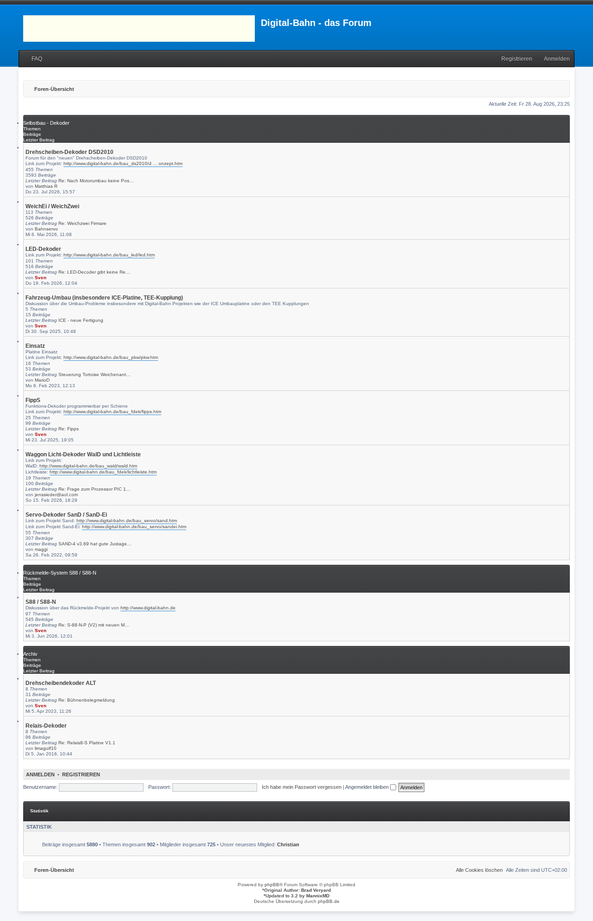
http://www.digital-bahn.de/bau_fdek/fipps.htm (112, 411)
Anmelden (40, 774)
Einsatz (35, 346)
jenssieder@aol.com (56, 494)
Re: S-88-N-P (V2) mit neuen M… (93, 624)
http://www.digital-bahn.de (148, 607)
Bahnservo (46, 228)
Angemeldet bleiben (367, 787)
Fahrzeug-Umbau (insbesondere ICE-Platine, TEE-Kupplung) (104, 298)
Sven (40, 277)
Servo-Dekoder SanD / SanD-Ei (66, 515)
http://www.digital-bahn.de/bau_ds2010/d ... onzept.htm (123, 163)
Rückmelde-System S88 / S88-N (59, 573)
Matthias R (46, 186)
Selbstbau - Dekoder (46, 123)
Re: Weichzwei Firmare (82, 223)
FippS (32, 400)
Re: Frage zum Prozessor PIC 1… (94, 489)
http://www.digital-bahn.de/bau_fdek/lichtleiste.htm (103, 471)
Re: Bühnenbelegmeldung (86, 700)
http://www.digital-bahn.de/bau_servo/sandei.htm (134, 526)
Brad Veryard (316, 890)
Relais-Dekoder (46, 726)
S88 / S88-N (40, 602)
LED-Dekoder (43, 249)
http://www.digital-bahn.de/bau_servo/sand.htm (126, 520)
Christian (288, 844)
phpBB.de (329, 901)
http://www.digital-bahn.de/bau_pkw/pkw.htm (110, 357)
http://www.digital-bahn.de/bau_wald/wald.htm (88, 465)
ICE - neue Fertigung (80, 320)
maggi (41, 549)
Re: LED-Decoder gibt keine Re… (94, 272)
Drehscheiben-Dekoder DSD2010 (69, 152)
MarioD (42, 380)
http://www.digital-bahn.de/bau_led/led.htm (109, 254)
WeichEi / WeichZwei (52, 206)
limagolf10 (46, 748)
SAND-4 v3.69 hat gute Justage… (95, 543)
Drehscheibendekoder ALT (60, 683)
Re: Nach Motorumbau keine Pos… (96, 180)
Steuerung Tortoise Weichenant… (94, 374)
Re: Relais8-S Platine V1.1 (86, 742)
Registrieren (81, 774)
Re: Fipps (68, 428)
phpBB (272, 884)
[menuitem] (32, 59)
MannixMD (317, 895)
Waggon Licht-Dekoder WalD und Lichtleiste (83, 454)
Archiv (30, 654)
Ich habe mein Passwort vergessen (301, 787)
